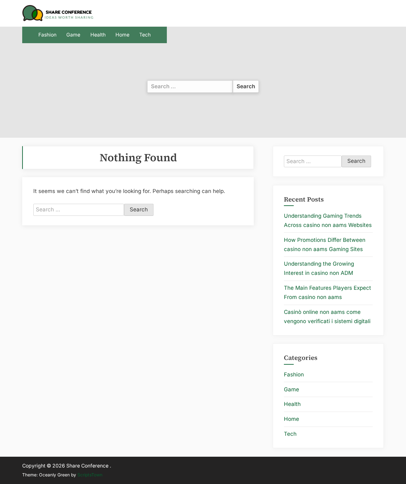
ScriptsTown (89, 474)
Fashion (47, 35)
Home (122, 35)
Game (73, 35)
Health (98, 35)
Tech (145, 35)
